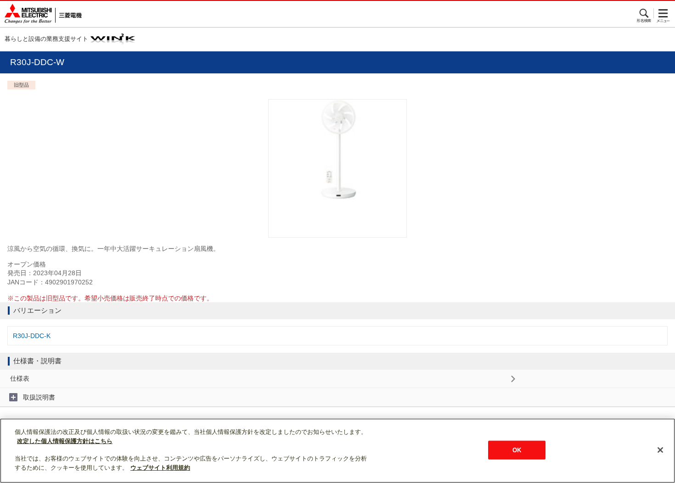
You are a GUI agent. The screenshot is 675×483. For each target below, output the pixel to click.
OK (516, 449)
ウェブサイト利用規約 (160, 467)
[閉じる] (660, 450)
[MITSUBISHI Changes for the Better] (41, 14)
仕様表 (19, 378)
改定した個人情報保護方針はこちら (64, 441)
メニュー (663, 13)
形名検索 (644, 13)
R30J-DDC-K (32, 335)
